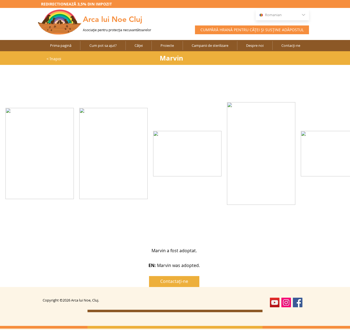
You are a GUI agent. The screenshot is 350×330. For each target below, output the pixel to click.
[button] (167, 45)
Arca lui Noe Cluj (112, 19)
